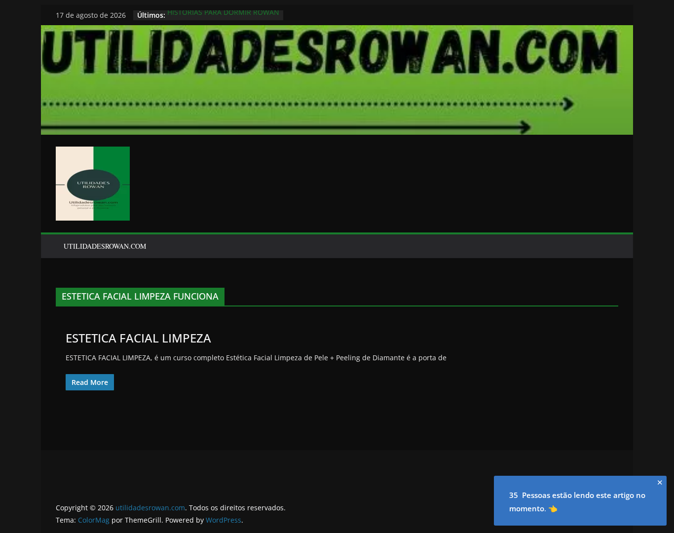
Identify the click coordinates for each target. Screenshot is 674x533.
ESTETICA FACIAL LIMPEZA (138, 338)
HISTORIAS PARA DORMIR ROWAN (223, 15)
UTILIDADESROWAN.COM (105, 246)
